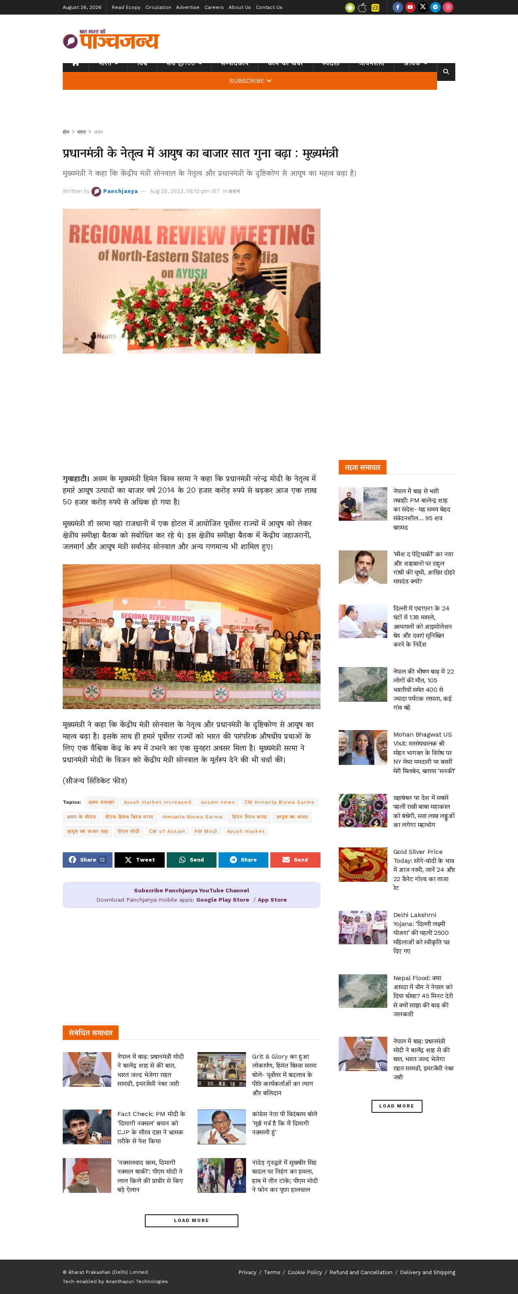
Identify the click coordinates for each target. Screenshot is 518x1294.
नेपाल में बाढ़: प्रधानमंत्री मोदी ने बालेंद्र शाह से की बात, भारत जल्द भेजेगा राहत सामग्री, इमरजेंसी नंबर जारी (423, 1059)
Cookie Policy (305, 1272)
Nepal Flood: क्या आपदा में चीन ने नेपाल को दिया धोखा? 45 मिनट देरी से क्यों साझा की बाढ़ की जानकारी (423, 996)
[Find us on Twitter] (423, 7)
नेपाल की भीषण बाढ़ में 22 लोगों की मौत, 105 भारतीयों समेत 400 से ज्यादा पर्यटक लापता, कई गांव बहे (423, 689)
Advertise (188, 7)
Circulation (158, 7)
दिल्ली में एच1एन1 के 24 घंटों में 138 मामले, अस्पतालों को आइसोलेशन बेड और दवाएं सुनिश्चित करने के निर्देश (422, 626)
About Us (240, 7)
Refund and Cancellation (361, 1272)
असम (98, 132)
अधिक (412, 63)
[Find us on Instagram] (448, 7)
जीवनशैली (372, 63)
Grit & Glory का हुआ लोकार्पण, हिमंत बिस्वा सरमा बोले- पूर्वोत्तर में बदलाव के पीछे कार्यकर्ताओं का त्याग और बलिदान (284, 1075)
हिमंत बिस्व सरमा (249, 817)
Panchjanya (120, 191)
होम (66, 132)
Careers (214, 7)
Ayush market (246, 831)
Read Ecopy (126, 7)
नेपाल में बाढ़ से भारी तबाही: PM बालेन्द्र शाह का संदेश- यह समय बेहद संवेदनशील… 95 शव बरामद (421, 509)
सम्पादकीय (235, 63)
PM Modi (206, 831)
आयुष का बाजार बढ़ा (87, 831)
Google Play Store (222, 899)
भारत (105, 63)
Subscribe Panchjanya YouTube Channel (191, 890)
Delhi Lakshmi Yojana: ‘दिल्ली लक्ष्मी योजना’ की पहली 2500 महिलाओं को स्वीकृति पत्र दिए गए (421, 933)
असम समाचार (101, 802)
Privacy (247, 1272)
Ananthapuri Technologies (137, 1281)
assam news (218, 802)
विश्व (142, 63)
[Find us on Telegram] (435, 7)
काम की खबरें (286, 63)
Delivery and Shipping (427, 1272)
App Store (272, 899)
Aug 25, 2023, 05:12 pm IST (185, 191)
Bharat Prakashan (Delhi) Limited (108, 1272)
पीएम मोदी (128, 831)
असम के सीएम (81, 817)
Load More (191, 1220)
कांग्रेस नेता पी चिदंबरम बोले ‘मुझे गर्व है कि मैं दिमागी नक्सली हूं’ (284, 1123)
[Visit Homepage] (111, 39)
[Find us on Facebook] (398, 7)
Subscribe (246, 81)
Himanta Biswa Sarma (193, 817)
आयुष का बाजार (292, 817)
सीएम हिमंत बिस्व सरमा (129, 817)
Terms (272, 1272)
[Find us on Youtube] (410, 7)
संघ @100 (181, 63)
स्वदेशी (331, 63)
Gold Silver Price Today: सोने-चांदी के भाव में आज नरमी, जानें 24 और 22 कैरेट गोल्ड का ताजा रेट (424, 870)
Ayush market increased (157, 802)
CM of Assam (167, 831)
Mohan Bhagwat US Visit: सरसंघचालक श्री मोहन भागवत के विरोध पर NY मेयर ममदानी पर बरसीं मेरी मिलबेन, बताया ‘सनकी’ (424, 753)
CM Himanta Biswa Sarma (279, 802)
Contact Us (269, 7)
